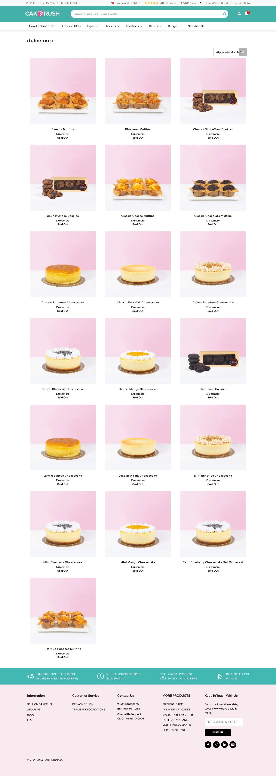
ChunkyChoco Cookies (63, 178)
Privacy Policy (82, 704)
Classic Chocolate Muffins (213, 178)
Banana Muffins (63, 91)
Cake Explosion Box (42, 26)
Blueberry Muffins (138, 91)
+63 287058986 (213, 3)
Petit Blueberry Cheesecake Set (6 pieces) (213, 524)
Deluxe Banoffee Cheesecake (213, 264)
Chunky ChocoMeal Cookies (213, 91)
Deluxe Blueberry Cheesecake (63, 351)
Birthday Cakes (71, 26)
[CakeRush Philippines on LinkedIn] (224, 744)
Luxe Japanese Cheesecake (63, 437)
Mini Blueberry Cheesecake (63, 524)
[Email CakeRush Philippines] (232, 744)
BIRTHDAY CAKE (172, 704)
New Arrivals (196, 26)
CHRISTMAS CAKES (174, 730)
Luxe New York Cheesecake (138, 437)
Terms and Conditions (88, 709)
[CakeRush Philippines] (43, 16)
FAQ (29, 720)
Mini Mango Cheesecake (138, 524)
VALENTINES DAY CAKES (178, 714)
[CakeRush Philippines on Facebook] (208, 744)
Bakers (153, 26)
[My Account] (239, 14)
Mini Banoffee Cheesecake (213, 437)
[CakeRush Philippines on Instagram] (216, 744)
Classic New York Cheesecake (138, 264)
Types (90, 26)
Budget (173, 26)
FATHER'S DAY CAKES (175, 720)
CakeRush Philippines (49, 760)
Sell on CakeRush (40, 704)
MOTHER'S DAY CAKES (176, 725)
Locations (132, 26)
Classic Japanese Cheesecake (63, 264)
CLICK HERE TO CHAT (130, 718)
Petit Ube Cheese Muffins (63, 611)
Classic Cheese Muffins (138, 178)
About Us (34, 709)
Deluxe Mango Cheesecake (138, 351)
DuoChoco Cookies (213, 351)
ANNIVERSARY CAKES (176, 709)
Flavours (110, 26)
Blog (30, 714)
